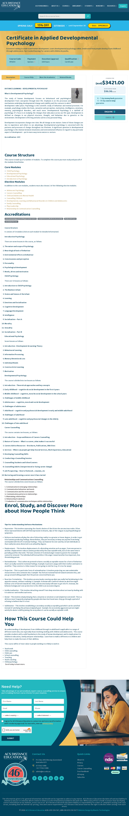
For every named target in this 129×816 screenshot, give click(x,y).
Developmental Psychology (17, 174)
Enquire (123, 6)
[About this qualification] (78, 59)
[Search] (88, 16)
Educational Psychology (16, 176)
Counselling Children (14, 198)
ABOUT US (55, 6)
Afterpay (80, 774)
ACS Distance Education (35, 810)
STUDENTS (88, 6)
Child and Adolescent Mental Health (20, 196)
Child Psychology (13, 171)
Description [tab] (10, 77)
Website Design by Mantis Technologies (94, 810)
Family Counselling (14, 203)
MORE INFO (100, 6)
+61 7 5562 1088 (42, 768)
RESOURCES (111, 6)
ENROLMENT (76, 6)
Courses (80, 766)
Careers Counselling (14, 193)
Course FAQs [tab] (29, 77)
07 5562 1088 (41, 766)
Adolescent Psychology (15, 190)
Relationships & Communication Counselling (23, 209)
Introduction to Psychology (17, 179)
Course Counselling (84, 768)
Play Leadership (13, 206)
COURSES (65, 6)
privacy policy (48, 723)
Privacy (80, 763)
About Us (80, 760)
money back (109, 98)
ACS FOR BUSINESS (41, 6)
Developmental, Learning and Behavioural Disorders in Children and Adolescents (37, 201)
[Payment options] (34, 62)
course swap (110, 101)
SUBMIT (10, 738)
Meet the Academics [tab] (47, 77)
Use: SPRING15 (100, 26)
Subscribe (81, 777)
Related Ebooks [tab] (65, 77)
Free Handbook (83, 771)
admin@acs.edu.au (43, 771)
